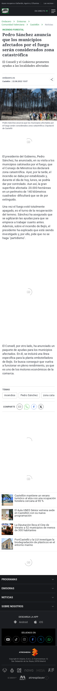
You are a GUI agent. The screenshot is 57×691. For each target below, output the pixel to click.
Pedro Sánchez (29, 395)
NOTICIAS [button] (7, 597)
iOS (40, 622)
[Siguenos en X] (41, 639)
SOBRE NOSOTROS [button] (12, 606)
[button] (52, 79)
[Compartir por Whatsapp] (27, 406)
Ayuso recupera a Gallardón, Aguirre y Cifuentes (20, 3)
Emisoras (21, 21)
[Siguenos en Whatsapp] (49, 639)
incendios (9, 395)
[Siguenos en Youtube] (8, 639)
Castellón (34, 24)
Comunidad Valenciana (13, 24)
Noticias (49, 24)
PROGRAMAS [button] (9, 579)
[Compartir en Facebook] (34, 406)
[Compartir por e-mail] (20, 407)
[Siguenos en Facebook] (32, 639)
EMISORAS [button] (8, 588)
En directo (40, 11)
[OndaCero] (5, 11)
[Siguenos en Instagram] (24, 639)
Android (23, 622)
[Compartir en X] (41, 406)
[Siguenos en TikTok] (16, 639)
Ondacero (6, 21)
